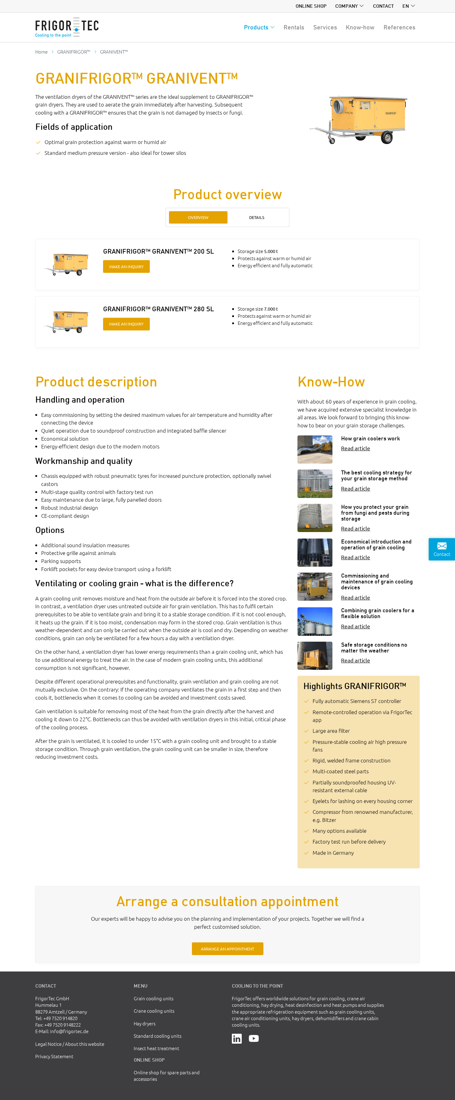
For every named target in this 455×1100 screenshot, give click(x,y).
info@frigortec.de (69, 1031)
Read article (355, 448)
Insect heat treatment (156, 1048)
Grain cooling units (153, 998)
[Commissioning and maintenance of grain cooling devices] (314, 587)
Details (256, 217)
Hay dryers (144, 1023)
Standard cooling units (157, 1035)
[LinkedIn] (237, 1038)
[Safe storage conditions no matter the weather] (314, 656)
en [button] (405, 6)
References (399, 27)
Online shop (311, 6)
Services (325, 27)
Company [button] (346, 6)
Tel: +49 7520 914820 (56, 1018)
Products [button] (256, 27)
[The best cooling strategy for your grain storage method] (314, 483)
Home (41, 51)
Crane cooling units (154, 1010)
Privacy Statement (54, 1056)
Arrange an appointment (227, 948)
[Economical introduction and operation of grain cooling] (314, 553)
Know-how (360, 27)
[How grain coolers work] (314, 449)
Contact (383, 6)
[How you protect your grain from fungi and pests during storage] (314, 518)
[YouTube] (254, 1038)
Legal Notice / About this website (69, 1044)
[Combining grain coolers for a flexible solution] (314, 621)
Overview (198, 217)
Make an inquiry (126, 266)
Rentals (294, 27)
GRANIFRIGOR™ (73, 51)
